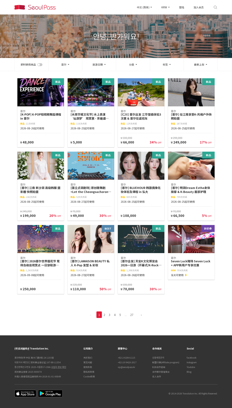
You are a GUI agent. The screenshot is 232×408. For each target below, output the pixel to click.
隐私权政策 (88, 371)
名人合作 (156, 376)
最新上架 (199, 64)
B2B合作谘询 (158, 367)
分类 (131, 64)
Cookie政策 (89, 376)
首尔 (63, 64)
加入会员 (199, 7)
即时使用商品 (28, 64)
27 (131, 315)
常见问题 (87, 362)
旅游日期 (98, 64)
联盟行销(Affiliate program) (165, 362)
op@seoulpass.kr (126, 367)
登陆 (181, 7)
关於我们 (87, 357)
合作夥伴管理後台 (161, 371)
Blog (189, 371)
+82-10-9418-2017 (127, 362)
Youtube (191, 367)
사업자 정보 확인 (58, 367)
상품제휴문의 (158, 357)
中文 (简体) (143, 7)
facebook (191, 357)
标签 (165, 64)
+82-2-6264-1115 (126, 357)
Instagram (192, 362)
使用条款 (87, 367)
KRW (164, 7)
